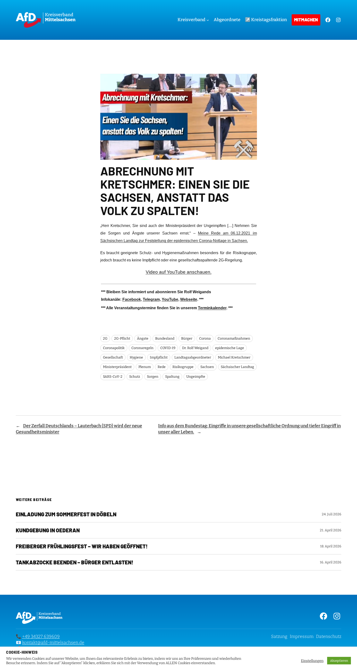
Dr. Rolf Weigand (195, 348)
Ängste (142, 338)
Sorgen (152, 377)
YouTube (170, 299)
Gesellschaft (113, 357)
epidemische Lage (229, 348)
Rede (162, 367)
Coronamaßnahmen (234, 338)
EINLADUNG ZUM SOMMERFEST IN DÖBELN (66, 514)
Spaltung (172, 377)
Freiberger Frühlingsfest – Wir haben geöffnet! (82, 546)
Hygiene (136, 357)
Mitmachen (306, 19)
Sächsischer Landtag (237, 367)
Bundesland (164, 338)
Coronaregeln (142, 348)
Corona (205, 338)
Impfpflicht (159, 357)
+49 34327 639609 (41, 636)
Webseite (188, 299)
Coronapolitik (114, 348)
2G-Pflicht (122, 338)
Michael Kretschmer (234, 357)
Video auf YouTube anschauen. (179, 272)
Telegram (151, 299)
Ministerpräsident (117, 367)
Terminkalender (212, 308)
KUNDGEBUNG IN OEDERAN (48, 530)
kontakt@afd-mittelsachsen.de (53, 642)
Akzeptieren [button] (339, 660)
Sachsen (207, 367)
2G (105, 338)
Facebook (131, 299)
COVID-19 (167, 348)
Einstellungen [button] (312, 661)
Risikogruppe (183, 367)
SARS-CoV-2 (112, 377)
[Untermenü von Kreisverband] (207, 20)
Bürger (186, 338)
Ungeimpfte (195, 377)
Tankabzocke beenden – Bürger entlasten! (74, 562)
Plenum (144, 367)
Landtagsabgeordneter (192, 357)
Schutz (134, 377)
